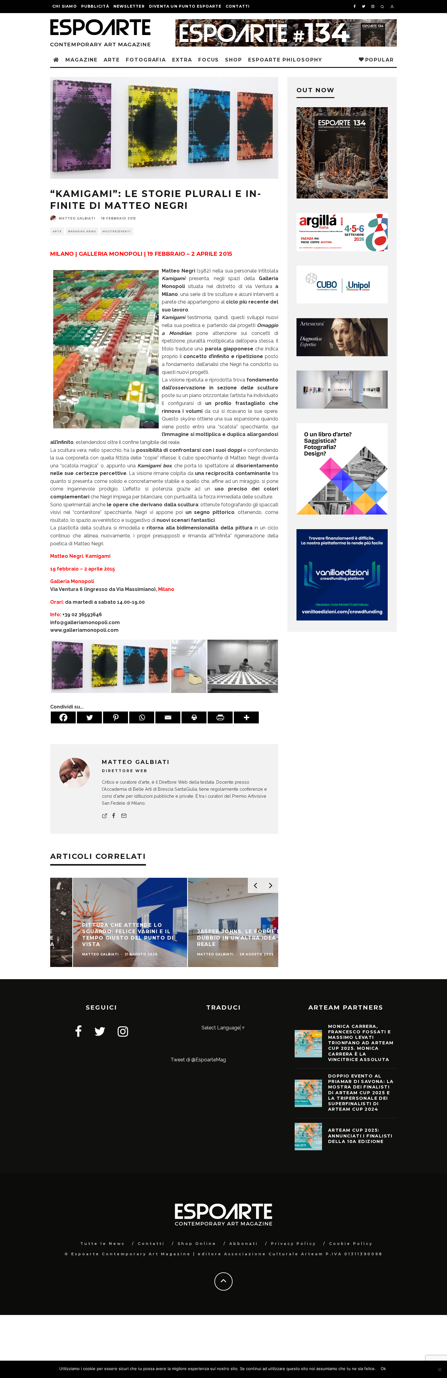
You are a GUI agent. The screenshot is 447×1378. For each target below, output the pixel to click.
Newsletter (129, 6)
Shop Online (197, 1243)
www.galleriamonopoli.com (84, 630)
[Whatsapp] (141, 717)
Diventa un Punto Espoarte (185, 6)
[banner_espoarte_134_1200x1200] (342, 197)
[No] (439, 1369)
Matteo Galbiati (77, 218)
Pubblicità (95, 6)
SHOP (233, 60)
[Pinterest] (115, 717)
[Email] (167, 717)
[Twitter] (89, 717)
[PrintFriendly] (220, 717)
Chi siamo (64, 6)
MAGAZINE (81, 60)
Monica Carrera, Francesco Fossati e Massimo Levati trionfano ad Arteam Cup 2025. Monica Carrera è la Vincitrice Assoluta (361, 1043)
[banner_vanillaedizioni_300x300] (342, 513)
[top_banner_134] (286, 23)
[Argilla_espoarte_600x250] (342, 249)
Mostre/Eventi (116, 231)
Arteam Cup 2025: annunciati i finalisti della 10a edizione (360, 1135)
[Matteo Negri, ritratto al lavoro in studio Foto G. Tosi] (243, 666)
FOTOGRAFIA (146, 60)
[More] (246, 717)
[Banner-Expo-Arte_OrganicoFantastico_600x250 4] (342, 302)
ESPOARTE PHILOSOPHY (285, 60)
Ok (383, 1368)
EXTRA (182, 60)
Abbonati (243, 1243)
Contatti (238, 6)
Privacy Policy (293, 1243)
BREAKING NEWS (82, 231)
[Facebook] (63, 717)
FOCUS (208, 60)
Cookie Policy (351, 1243)
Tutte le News (102, 1243)
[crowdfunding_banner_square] (342, 619)
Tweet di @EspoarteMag (198, 1060)
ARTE (112, 60)
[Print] (194, 717)
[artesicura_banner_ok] (342, 354)
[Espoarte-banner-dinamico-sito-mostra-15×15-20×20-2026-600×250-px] (342, 407)
